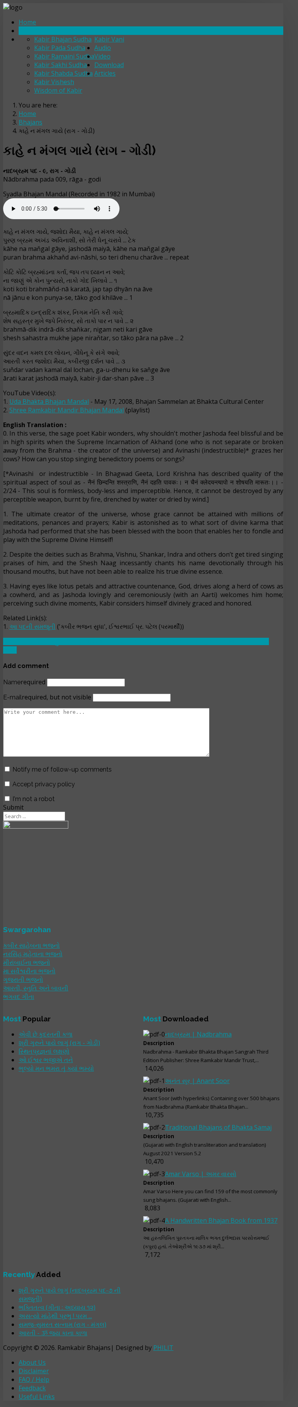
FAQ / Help (34, 1379)
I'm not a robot (33, 799)
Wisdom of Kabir (58, 90)
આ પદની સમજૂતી (32, 626)
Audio (102, 47)
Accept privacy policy (43, 784)
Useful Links (37, 1396)
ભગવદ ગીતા (18, 996)
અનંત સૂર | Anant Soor (197, 1080)
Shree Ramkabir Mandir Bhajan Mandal (66, 410)
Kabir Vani (109, 39)
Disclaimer (34, 1371)
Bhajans (30, 30)
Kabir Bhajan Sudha (63, 39)
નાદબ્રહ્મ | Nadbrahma (198, 1034)
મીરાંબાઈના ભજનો (26, 962)
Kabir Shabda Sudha (63, 73)
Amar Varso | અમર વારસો (200, 1174)
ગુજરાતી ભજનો (23, 979)
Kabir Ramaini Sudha (64, 56)
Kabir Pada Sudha (59, 47)
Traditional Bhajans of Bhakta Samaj (218, 1127)
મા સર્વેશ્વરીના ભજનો (29, 971)
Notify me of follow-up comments (62, 769)
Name (24, 682)
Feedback (32, 1388)
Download (109, 65)
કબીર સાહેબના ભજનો (31, 945)
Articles (105, 73)
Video (102, 56)
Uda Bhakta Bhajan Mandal (49, 401)
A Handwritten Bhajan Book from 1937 (221, 1220)
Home (27, 22)
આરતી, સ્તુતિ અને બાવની (35, 988)
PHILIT (163, 1347)
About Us (32, 1362)
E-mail (47, 697)
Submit (13, 807)
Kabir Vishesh (54, 82)
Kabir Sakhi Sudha (60, 65)
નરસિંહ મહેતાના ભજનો (32, 954)
